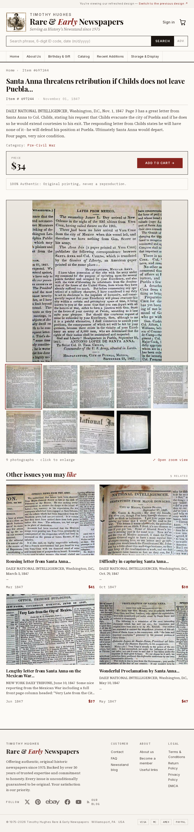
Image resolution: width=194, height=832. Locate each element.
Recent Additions (110, 56)
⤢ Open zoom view (170, 460)
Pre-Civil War (42, 145)
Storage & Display (145, 56)
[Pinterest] (38, 802)
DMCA (173, 786)
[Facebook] (67, 802)
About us (147, 752)
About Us (34, 56)
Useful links (149, 770)
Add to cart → (160, 163)
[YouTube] (78, 802)
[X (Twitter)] (27, 802)
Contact (117, 752)
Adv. (181, 41)
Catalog (84, 56)
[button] (97, 281)
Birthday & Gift (59, 56)
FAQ (114, 758)
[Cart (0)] (183, 22)
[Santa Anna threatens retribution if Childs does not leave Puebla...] (23, 386)
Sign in (169, 22)
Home (14, 56)
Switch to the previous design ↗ (163, 3)
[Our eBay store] (53, 802)
